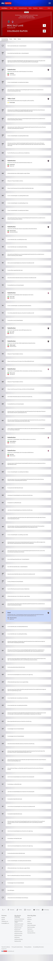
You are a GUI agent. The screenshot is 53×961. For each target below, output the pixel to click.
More (49, 8)
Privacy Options (27, 946)
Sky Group (29, 923)
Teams (40, 8)
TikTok (20, 909)
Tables (29, 8)
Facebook (12, 909)
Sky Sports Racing (18, 939)
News (11, 8)
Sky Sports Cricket (18, 925)
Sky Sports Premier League (18, 921)
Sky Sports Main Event (19, 919)
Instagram (29, 909)
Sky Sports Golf (17, 927)
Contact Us (3, 948)
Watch (15, 8)
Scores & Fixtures (23, 8)
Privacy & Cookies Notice (17, 946)
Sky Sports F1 (17, 929)
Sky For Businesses (31, 925)
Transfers (35, 8)
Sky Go (29, 921)
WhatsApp (46, 909)
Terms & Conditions (5, 946)
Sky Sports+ (17, 937)
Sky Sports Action (18, 933)
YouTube (37, 909)
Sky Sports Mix (17, 941)
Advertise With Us (31, 932)
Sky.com (29, 917)
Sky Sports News (18, 935)
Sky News (29, 919)
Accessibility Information (38, 946)
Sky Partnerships (31, 927)
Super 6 (3, 919)
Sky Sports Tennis (18, 931)
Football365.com (5, 923)
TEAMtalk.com (4, 921)
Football (5, 8)
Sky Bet (3, 917)
